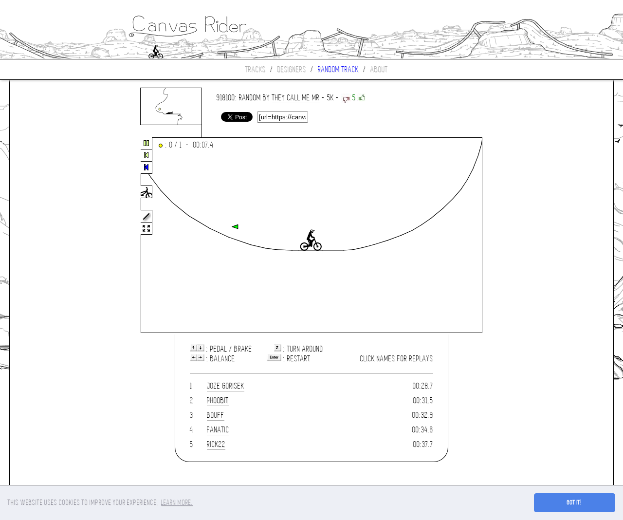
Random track (338, 69)
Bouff (215, 415)
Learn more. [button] (177, 502)
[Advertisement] (50, 236)
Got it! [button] (574, 502)
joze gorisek (225, 386)
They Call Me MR (296, 98)
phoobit (218, 400)
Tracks (255, 69)
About (379, 69)
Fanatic (218, 430)
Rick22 (216, 444)
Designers (291, 69)
